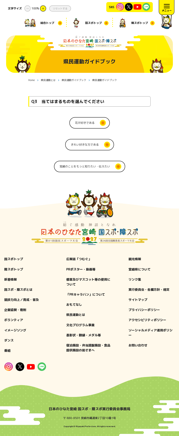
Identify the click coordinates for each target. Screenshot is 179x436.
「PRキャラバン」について (85, 294)
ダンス (9, 340)
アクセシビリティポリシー (147, 320)
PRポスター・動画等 (80, 269)
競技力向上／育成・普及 (21, 300)
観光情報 (134, 259)
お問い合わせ (137, 345)
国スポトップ (13, 259)
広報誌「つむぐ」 (78, 259)
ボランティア (13, 320)
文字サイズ (15, 8)
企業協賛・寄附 (15, 310)
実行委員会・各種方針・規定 (148, 289)
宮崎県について (139, 269)
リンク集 (134, 279)
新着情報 (10, 279)
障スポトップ (13, 269)
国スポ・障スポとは (18, 289)
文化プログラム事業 (80, 325)
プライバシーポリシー (144, 310)
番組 (7, 350)
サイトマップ (137, 300)
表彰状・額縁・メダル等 (83, 335)
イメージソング (15, 330)
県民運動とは (75, 315)
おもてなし (74, 304)
